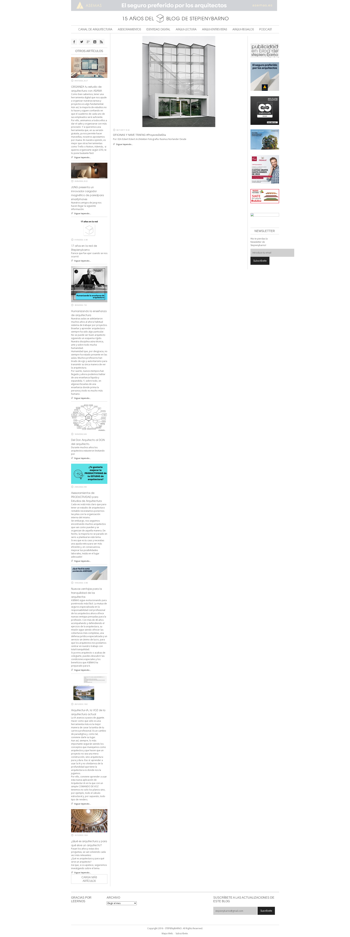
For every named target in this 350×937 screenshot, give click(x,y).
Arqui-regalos (243, 29)
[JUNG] (264, 110)
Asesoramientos (129, 29)
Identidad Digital (158, 29)
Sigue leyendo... (124, 144)
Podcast (265, 29)
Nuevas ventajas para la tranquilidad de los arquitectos (86, 593)
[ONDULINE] (264, 196)
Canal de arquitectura (95, 29)
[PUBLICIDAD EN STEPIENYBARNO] (264, 50)
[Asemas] (175, 5)
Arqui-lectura (186, 29)
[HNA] (264, 169)
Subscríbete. (182, 933)
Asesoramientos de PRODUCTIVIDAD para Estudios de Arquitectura (86, 497)
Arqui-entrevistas (214, 29)
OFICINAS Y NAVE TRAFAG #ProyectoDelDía (139, 134)
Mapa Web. (167, 933)
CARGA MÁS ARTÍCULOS (89, 879)
